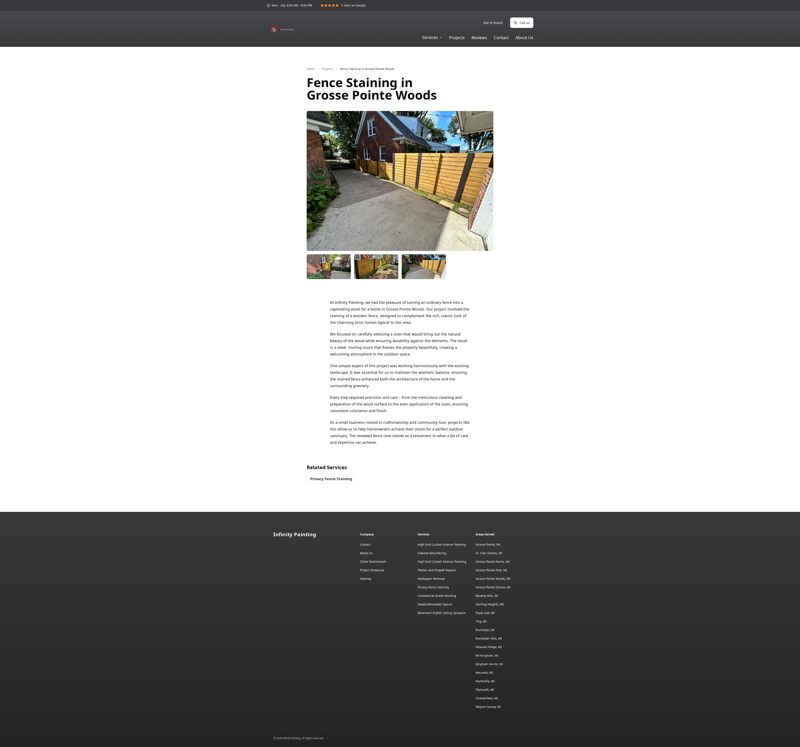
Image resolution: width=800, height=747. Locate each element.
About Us (524, 37)
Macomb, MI (484, 673)
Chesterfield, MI (487, 698)
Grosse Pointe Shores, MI (493, 587)
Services (430, 37)
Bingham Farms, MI (489, 664)
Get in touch (493, 22)
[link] (367, 69)
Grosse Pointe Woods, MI (493, 579)
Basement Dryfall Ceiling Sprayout (442, 613)
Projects (457, 37)
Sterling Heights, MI (490, 604)
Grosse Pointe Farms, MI (493, 562)
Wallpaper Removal (431, 579)
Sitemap (365, 579)
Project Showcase (372, 570)
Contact (501, 37)
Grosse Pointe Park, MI (491, 570)
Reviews (479, 37)
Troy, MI (481, 621)
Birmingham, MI (487, 655)
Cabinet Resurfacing (432, 553)
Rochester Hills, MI (489, 638)
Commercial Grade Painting (437, 596)
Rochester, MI (485, 630)
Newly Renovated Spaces (435, 604)
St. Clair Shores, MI (489, 553)
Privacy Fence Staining (331, 478)
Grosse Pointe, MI (488, 544)
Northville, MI (485, 681)
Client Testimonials (373, 562)
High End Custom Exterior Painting (442, 562)
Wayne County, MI (488, 707)
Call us (525, 22)
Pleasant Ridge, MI (489, 647)
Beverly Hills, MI (487, 596)
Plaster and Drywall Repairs (437, 570)
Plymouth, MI (485, 690)
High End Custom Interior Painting (442, 544)
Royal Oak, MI (485, 613)
